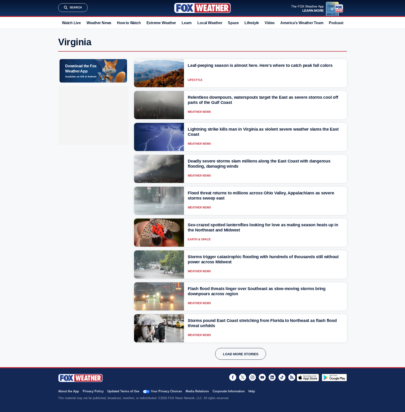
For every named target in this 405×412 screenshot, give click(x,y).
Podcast (336, 23)
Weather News (98, 23)
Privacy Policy (93, 391)
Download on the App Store (308, 377)
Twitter (242, 377)
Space (233, 23)
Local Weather (209, 23)
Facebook (232, 377)
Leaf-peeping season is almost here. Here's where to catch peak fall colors (260, 65)
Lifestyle (251, 23)
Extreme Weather (161, 23)
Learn (187, 23)
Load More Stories (240, 354)
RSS (291, 377)
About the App (68, 391)
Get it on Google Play (334, 377)
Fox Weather (202, 8)
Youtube (262, 377)
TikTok (281, 377)
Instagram (252, 377)
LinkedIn (272, 377)
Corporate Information (229, 391)
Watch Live (71, 23)
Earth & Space (199, 239)
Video (270, 23)
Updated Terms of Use (123, 391)
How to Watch (129, 23)
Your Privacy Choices (166, 391)
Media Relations (197, 391)
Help (251, 391)
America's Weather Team (301, 23)
